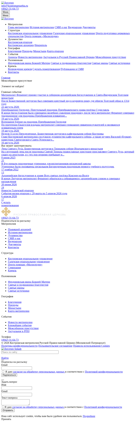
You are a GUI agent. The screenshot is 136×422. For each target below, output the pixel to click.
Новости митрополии (30, 57)
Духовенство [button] (15, 39)
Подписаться (9, 375)
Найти (5, 358)
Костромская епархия (20, 42)
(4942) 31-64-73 (10, 8)
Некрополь (40, 45)
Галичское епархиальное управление (74, 33)
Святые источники (119, 63)
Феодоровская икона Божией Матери (29, 63)
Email (4, 364)
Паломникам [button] (15, 60)
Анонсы (12, 57)
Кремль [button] (12, 66)
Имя (3, 384)
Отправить (8, 410)
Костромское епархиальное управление (30, 33)
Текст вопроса (9, 397)
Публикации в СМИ (72, 69)
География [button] (14, 48)
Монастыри (39, 51)
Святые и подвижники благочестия (71, 63)
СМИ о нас (61, 27)
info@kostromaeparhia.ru (14, 5)
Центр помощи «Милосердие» (41, 36)
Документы (89, 27)
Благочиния (14, 51)
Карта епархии (55, 51)
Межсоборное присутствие (110, 57)
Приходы (27, 51)
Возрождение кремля (20, 69)
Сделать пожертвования (46, 69)
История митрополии (42, 27)
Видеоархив (75, 27)
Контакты (13, 72)
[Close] (2, 359)
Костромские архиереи (21, 45)
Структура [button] (14, 30)
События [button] (13, 54)
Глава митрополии (18, 27)
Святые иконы (100, 63)
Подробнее (89, 416)
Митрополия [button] (15, 24)
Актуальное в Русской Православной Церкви (69, 57)
